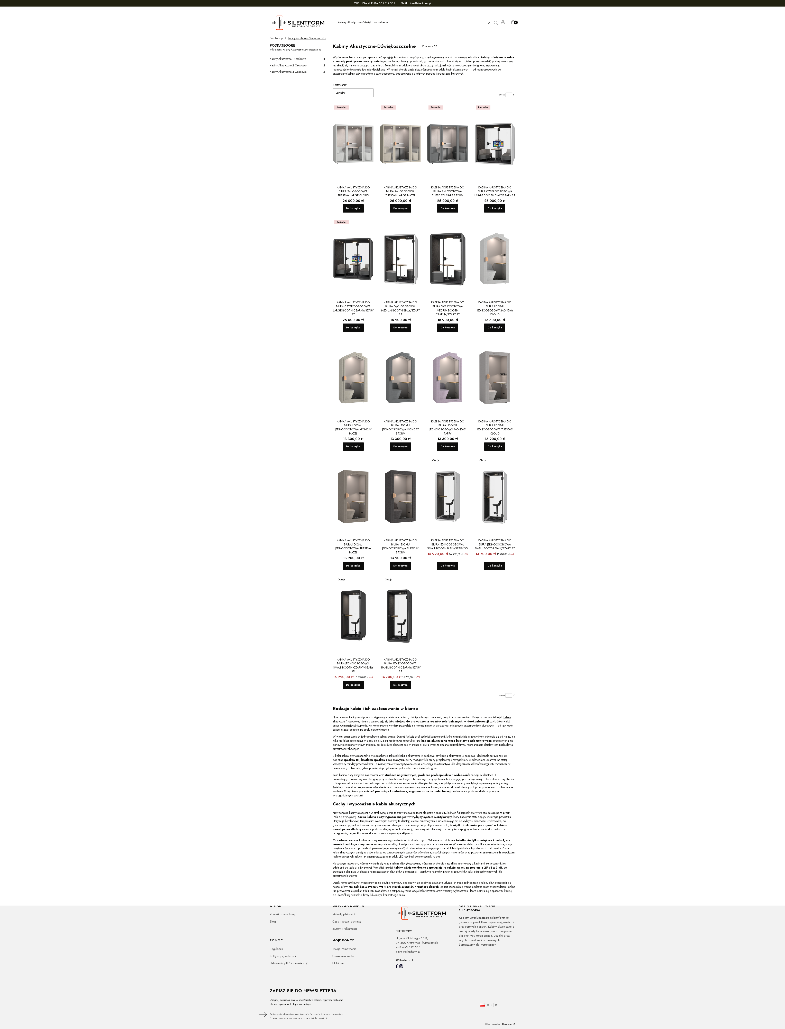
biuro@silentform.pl (408, 952)
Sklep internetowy (498, 1024)
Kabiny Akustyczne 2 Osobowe (297, 65)
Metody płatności (343, 914)
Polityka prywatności (283, 956)
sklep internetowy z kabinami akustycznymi (476, 863)
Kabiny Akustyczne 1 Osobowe (297, 59)
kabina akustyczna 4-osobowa (457, 756)
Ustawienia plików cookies (287, 963)
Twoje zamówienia (344, 949)
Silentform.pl (276, 38)
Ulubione (338, 963)
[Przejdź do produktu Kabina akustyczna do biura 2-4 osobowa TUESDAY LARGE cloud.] (353, 144)
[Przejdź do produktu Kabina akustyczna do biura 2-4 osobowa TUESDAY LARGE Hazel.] (400, 144)
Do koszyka (353, 208)
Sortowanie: (340, 85)
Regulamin (276, 949)
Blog (273, 921)
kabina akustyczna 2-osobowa (417, 756)
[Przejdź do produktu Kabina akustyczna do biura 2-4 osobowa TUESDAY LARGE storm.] (447, 144)
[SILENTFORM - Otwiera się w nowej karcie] (424, 913)
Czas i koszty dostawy (346, 921)
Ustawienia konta (343, 956)
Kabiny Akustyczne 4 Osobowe (297, 72)
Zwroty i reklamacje (345, 928)
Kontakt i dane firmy (282, 914)
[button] (497, 22)
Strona (502, 94)
